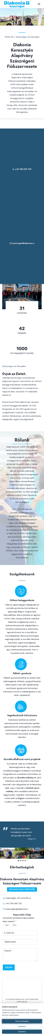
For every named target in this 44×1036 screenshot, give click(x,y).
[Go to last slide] (2, 853)
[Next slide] (42, 853)
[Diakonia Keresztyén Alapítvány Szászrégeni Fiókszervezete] (17, 4)
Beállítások (22, 1026)
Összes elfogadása (22, 1021)
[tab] (18, 860)
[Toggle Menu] (39, 4)
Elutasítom (22, 1032)
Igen (7, 925)
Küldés (8, 967)
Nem (14, 925)
